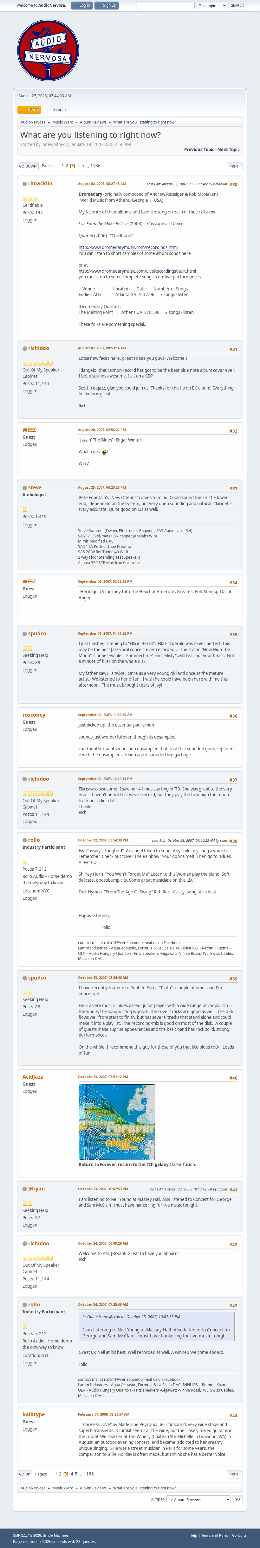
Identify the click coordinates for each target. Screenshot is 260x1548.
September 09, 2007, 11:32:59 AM (105, 714)
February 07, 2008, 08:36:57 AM (103, 1414)
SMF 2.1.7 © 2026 (27, 1535)
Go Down (28, 166)
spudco (37, 633)
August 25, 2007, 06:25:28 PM (102, 487)
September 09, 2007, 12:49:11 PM (105, 778)
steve (35, 487)
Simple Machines (56, 1535)
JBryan (36, 1188)
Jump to (158, 1499)
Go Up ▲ (239, 1535)
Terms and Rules (214, 1535)
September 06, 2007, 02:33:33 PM (105, 581)
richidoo (38, 348)
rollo (34, 839)
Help (193, 1535)
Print (235, 166)
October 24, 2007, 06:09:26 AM (103, 1243)
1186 (95, 165)
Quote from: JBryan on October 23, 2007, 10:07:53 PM (133, 1316)
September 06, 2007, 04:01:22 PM (105, 633)
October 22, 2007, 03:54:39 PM (103, 840)
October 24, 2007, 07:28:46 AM (103, 1304)
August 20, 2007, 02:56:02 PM (102, 429)
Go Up (24, 1474)
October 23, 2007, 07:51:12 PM (103, 1076)
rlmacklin (40, 183)
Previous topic (199, 149)
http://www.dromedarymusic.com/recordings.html (128, 247)
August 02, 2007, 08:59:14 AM (102, 348)
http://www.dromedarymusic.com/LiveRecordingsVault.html (137, 271)
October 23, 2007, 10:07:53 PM (103, 1188)
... (87, 165)
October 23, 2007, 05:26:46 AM (103, 977)
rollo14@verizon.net (122, 942)
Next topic (229, 149)
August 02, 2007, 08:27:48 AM (102, 183)
